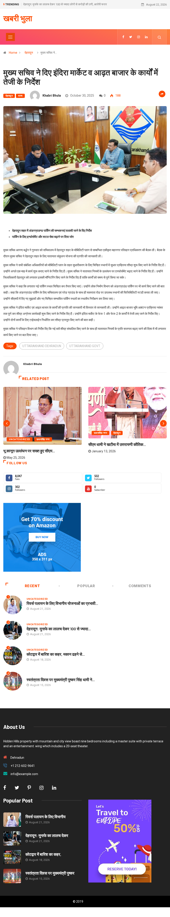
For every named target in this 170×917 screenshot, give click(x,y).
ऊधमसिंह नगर (43, 439)
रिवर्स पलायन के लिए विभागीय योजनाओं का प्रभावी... (62, 603)
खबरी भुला (17, 18)
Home (13, 52)
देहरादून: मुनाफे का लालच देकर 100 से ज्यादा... (59, 628)
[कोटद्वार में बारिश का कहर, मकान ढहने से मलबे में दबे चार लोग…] (12, 857)
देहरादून (29, 52)
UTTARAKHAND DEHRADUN (41, 346)
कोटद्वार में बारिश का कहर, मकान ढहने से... (56, 654)
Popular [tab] (86, 586)
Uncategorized (19, 439)
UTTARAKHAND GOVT (84, 346)
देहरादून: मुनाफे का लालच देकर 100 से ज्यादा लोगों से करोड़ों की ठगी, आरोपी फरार (65, 4)
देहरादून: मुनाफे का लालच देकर (46, 835)
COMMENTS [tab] (140, 586)
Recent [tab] (32, 586)
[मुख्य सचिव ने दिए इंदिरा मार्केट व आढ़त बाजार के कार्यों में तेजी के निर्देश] (123, 37)
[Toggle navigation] (10, 37)
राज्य (20, 95)
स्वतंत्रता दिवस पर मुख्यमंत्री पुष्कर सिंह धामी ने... (61, 679)
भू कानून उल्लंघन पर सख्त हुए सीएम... (29, 450)
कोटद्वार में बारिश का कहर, (43, 854)
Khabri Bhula (51, 95)
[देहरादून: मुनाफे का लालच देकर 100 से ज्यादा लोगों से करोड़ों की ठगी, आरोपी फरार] (12, 838)
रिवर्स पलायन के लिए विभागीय (45, 816)
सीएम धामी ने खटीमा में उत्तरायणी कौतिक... (117, 444)
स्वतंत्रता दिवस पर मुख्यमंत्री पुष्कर (49, 873)
